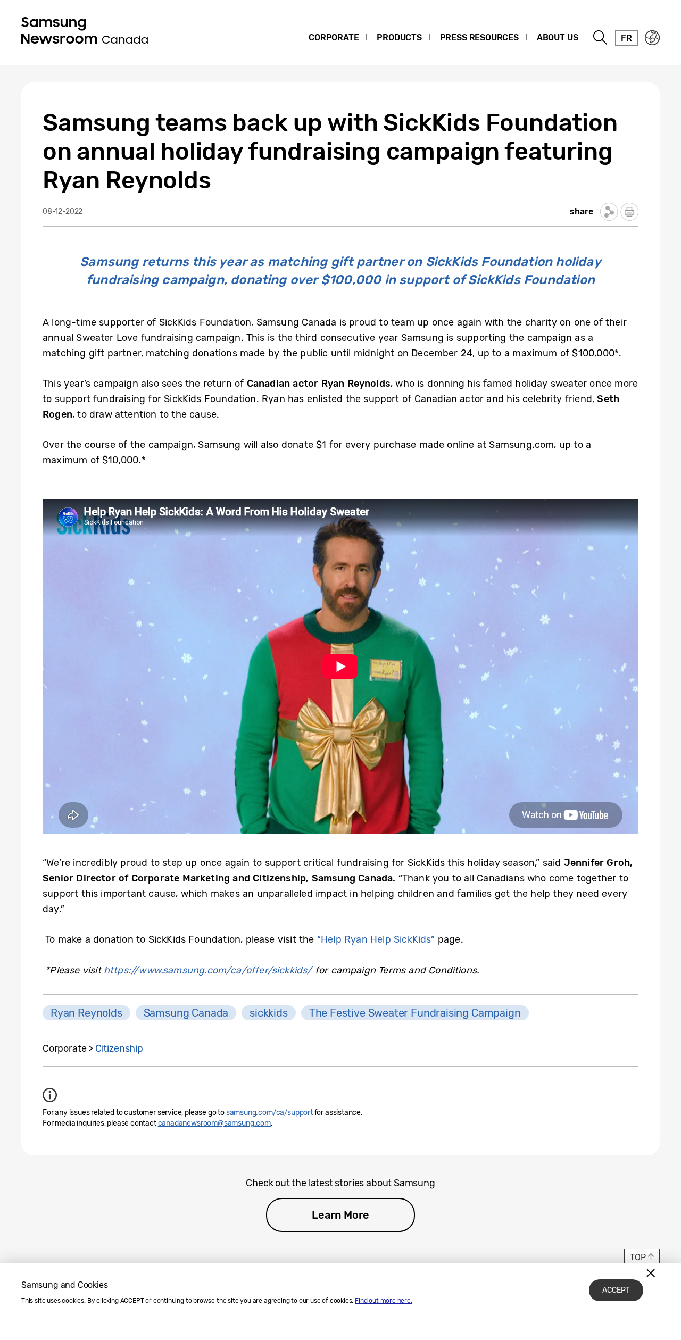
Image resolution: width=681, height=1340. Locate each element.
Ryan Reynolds (86, 1012)
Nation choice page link (652, 37)
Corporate (334, 37)
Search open (600, 37)
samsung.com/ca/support (269, 1112)
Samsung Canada (186, 1012)
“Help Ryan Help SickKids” (376, 939)
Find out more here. (383, 1300)
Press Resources (479, 37)
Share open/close (609, 212)
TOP (637, 1257)
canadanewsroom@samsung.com (214, 1123)
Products (399, 37)
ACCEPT (616, 1290)
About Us (557, 37)
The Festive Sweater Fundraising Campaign (415, 1012)
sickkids (269, 1012)
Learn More (340, 1215)
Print (629, 212)
